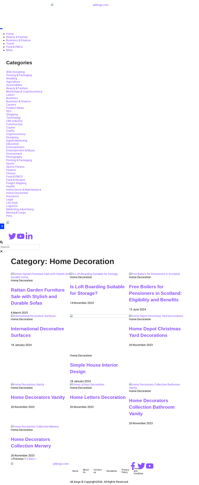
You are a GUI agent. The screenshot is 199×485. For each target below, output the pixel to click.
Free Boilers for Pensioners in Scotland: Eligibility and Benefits (155, 293)
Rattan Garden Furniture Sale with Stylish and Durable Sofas (38, 296)
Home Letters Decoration (98, 397)
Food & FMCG (14, 46)
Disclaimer (111, 471)
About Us (86, 470)
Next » (33, 458)
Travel (10, 43)
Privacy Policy (125, 470)
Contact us (98, 470)
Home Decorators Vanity (38, 397)
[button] (99, 242)
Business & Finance (18, 40)
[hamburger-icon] (1, 28)
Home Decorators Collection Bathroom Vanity (152, 407)
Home (10, 33)
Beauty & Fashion (17, 37)
